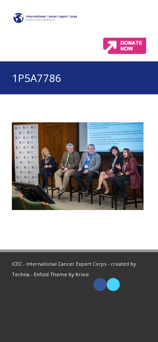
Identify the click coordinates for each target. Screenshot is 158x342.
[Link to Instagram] (139, 284)
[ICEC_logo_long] (45, 17)
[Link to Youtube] (126, 284)
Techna (20, 274)
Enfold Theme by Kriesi (61, 274)
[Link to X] (113, 284)
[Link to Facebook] (100, 284)
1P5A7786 (36, 78)
